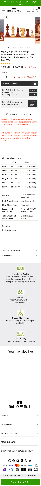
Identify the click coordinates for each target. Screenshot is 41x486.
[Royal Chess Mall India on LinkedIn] (30, 460)
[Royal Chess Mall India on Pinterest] (26, 460)
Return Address (8, 442)
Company (5, 415)
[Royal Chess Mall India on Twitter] (22, 460)
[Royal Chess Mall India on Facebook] (13, 460)
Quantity (4, 73)
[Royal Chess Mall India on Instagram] (9, 460)
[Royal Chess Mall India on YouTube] (18, 460)
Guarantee (7, 256)
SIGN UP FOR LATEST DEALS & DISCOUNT (17, 451)
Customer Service (9, 433)
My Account (6, 424)
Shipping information (12, 251)
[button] (6, 63)
